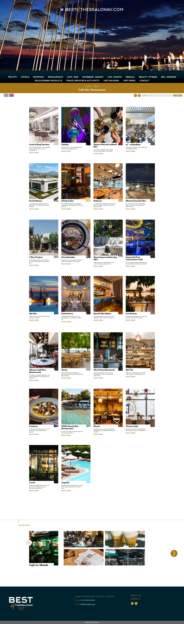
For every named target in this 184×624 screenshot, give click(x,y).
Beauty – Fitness (148, 77)
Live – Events (115, 77)
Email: (77, 604)
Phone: (78, 600)
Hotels (25, 77)
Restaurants (55, 77)
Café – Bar (72, 77)
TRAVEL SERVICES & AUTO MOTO (82, 81)
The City (12, 77)
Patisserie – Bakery (93, 77)
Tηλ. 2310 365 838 (87, 600)
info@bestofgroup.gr (87, 604)
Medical (130, 77)
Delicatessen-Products (48, 81)
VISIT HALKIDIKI (111, 81)
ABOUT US (135, 595)
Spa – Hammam (168, 77)
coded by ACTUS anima (92, 622)
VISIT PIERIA (129, 81)
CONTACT (144, 81)
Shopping (38, 77)
